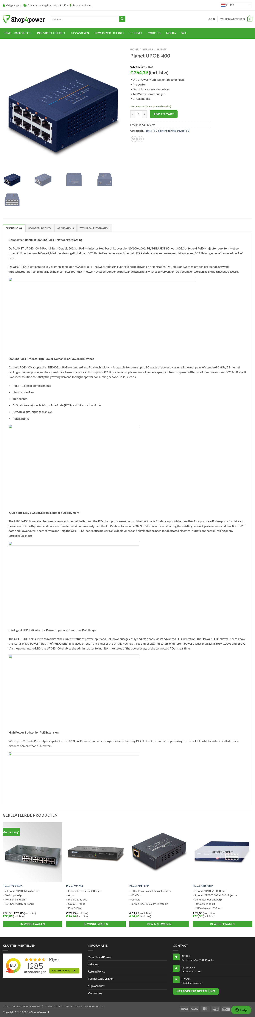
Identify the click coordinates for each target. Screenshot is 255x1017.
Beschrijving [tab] (14, 228)
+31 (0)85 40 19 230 (191, 971)
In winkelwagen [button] (32, 923)
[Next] (252, 879)
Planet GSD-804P (203, 886)
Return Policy (96, 971)
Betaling (93, 964)
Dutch (230, 5)
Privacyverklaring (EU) (28, 1006)
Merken (147, 49)
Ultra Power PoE (180, 130)
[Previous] (3, 879)
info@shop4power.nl (191, 983)
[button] (211, 19)
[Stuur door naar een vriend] (140, 139)
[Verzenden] (122, 19)
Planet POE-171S (139, 886)
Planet (161, 49)
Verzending (95, 993)
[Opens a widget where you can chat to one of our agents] (241, 1010)
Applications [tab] (65, 228)
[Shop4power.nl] (24, 19)
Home (7, 33)
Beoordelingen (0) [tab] (39, 228)
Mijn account (96, 985)
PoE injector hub (161, 130)
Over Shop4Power (99, 957)
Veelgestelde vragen (100, 978)
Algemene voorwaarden (87, 1006)
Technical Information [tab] (94, 228)
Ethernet (136, 33)
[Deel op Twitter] (134, 139)
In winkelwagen (222, 923)
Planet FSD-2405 (13, 886)
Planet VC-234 (74, 886)
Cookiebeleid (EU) (57, 1006)
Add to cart (163, 114)
